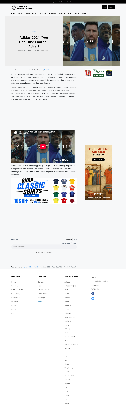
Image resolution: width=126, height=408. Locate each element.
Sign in (111, 7)
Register (69, 239)
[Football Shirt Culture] (22, 7)
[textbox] (44, 247)
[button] (44, 301)
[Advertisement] (44, 115)
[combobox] (114, 13)
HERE (46, 70)
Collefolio (68, 1)
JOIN (104, 7)
